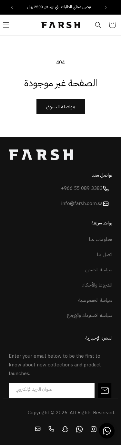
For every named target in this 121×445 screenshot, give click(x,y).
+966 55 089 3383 (82, 188)
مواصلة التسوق (60, 106)
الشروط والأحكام (97, 284)
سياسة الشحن (98, 269)
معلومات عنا (100, 239)
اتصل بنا (104, 254)
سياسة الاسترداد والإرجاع (89, 315)
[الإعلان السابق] (12, 7)
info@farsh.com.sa (82, 203)
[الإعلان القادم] (106, 7)
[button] (98, 25)
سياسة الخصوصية (95, 300)
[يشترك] (105, 390)
